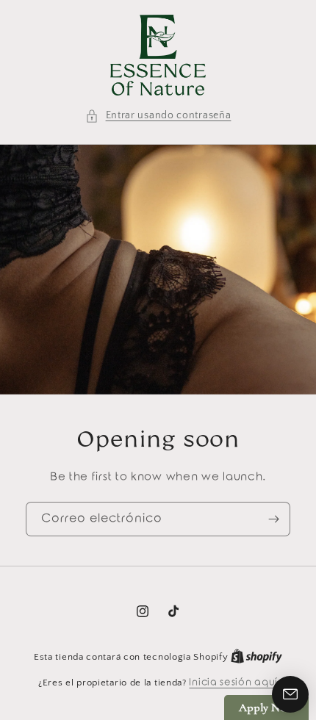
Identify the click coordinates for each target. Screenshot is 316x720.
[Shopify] (256, 656)
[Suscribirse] (273, 519)
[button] (158, 116)
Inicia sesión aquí (233, 682)
